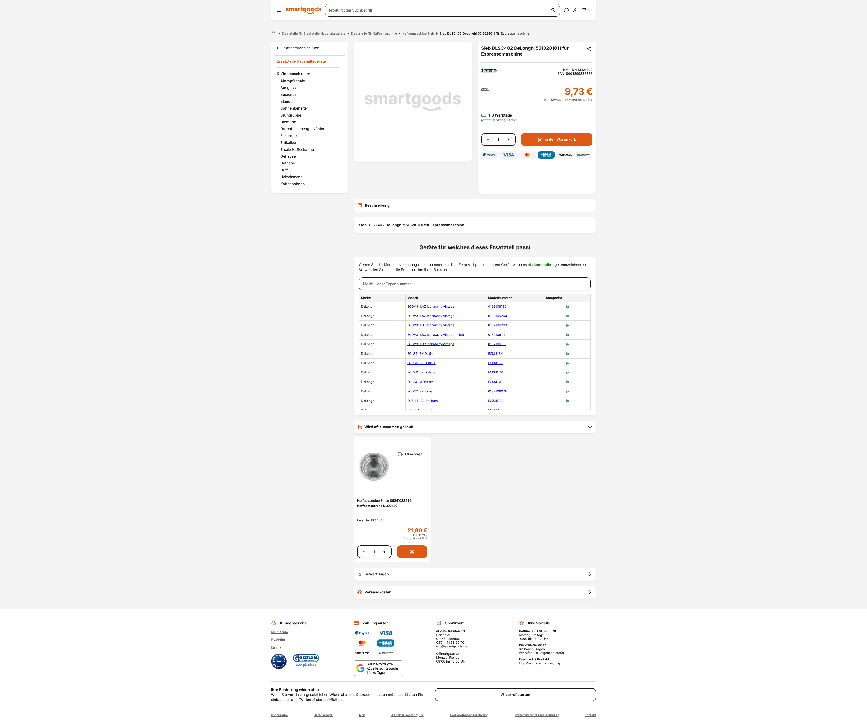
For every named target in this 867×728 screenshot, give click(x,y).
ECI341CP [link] (495, 372)
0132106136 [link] (497, 306)
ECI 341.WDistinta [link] (420, 382)
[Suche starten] (553, 10)
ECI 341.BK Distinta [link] (421, 353)
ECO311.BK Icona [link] (420, 391)
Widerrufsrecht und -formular (537, 715)
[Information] (566, 10)
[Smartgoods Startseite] (303, 10)
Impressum (279, 715)
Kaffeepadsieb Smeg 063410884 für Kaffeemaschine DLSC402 (385, 503)
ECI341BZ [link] (495, 363)
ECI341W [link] (495, 382)
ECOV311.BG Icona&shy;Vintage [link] (430, 325)
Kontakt (276, 647)
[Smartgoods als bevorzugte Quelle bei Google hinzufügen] (378, 668)
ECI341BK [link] (495, 353)
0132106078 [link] (497, 391)
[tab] (475, 205)
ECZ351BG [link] (496, 401)
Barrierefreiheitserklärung (469, 715)
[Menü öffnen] (279, 10)
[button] (485, 89)
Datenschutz (323, 715)
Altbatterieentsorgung (407, 715)
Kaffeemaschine (291, 73)
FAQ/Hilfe (278, 640)
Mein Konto (279, 632)
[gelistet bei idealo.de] (279, 661)
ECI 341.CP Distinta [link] (421, 372)
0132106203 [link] (497, 325)
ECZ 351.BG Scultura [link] (422, 401)
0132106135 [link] (497, 344)
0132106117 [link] (497, 334)
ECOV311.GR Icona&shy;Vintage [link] (430, 344)
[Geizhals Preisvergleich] (305, 661)
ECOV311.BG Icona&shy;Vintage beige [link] (435, 334)
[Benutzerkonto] (575, 10)
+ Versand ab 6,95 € (577, 100)
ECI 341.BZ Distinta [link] (421, 363)
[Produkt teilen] (588, 48)
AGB (362, 715)
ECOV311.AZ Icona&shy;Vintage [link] (430, 306)
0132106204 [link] (497, 316)
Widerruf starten (515, 694)
